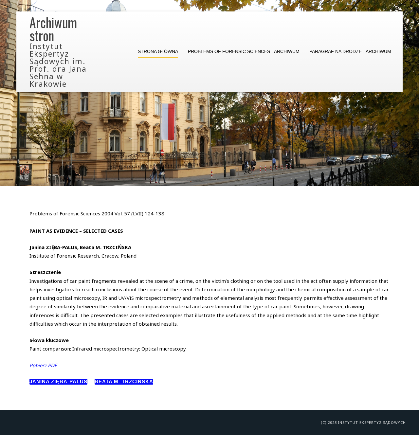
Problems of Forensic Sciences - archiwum (244, 51)
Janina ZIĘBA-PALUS (58, 381)
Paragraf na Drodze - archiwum (350, 51)
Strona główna (158, 51)
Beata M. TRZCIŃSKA (124, 381)
